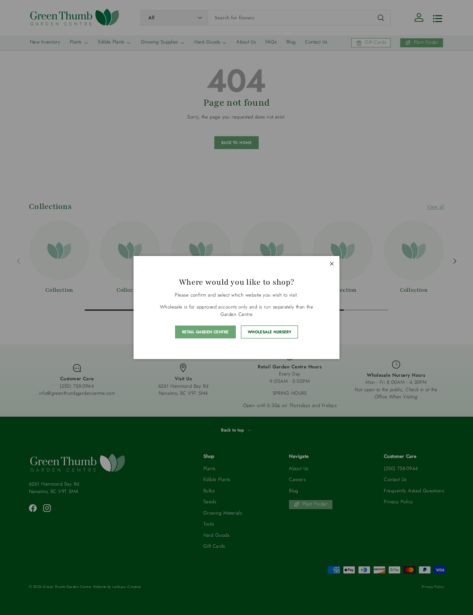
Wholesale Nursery (270, 332)
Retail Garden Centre (205, 332)
